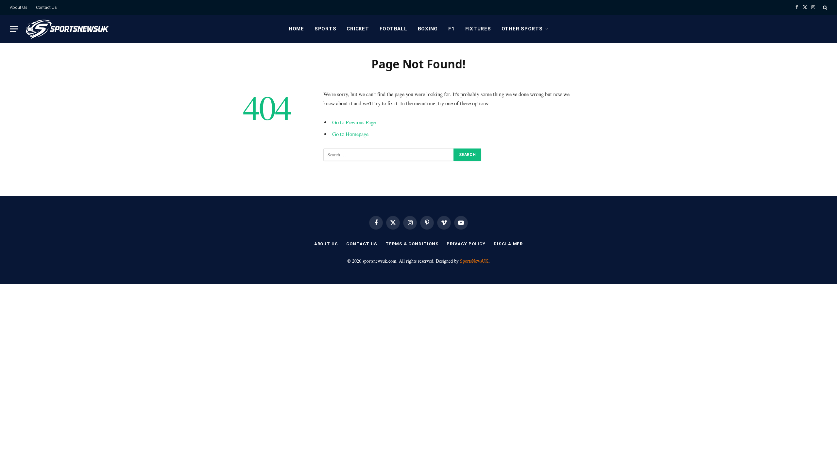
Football (393, 29)
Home (296, 29)
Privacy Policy (466, 243)
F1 (451, 29)
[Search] (824, 7)
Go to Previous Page (354, 122)
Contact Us (46, 7)
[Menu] (14, 29)
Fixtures (478, 29)
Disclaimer (508, 243)
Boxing (428, 29)
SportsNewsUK (474, 261)
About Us (18, 7)
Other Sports (522, 29)
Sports (325, 29)
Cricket (358, 29)
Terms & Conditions (411, 243)
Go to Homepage (350, 134)
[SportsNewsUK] (66, 29)
